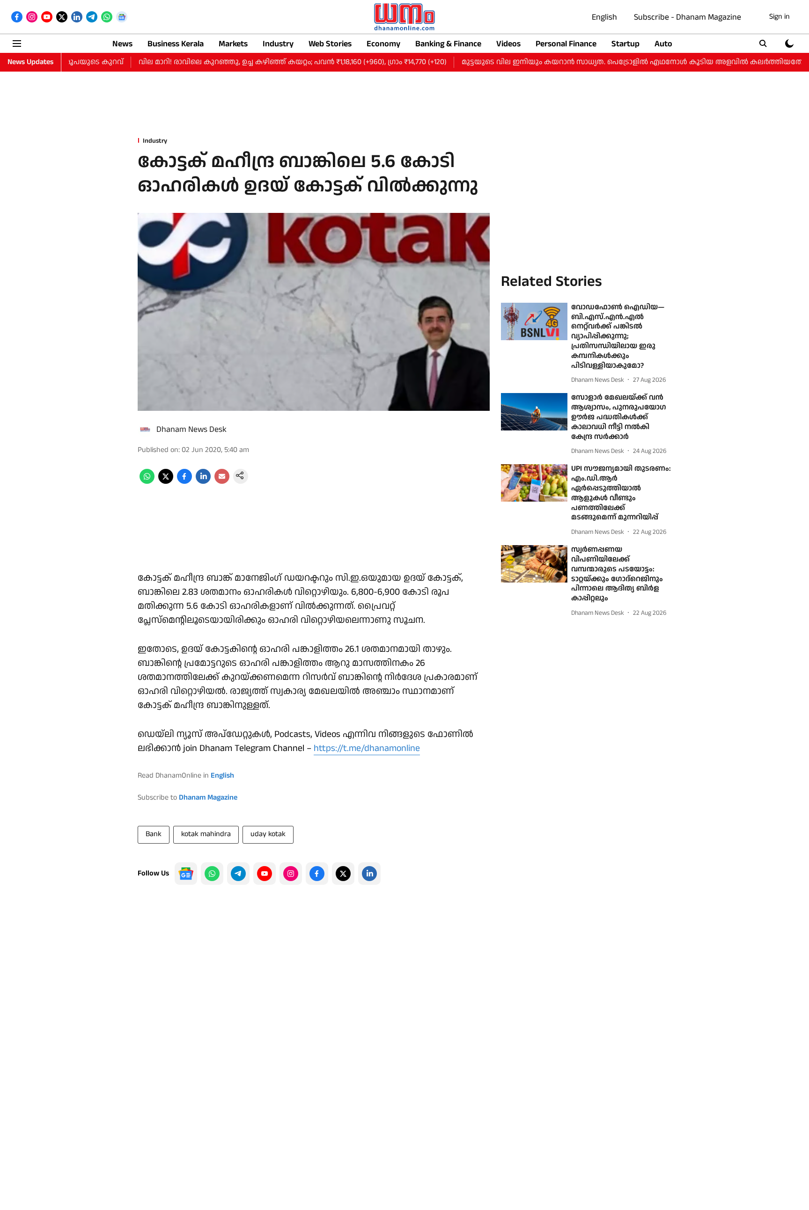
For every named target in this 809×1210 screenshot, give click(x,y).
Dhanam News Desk (191, 429)
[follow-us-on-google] (186, 873)
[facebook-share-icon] (184, 481)
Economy (383, 44)
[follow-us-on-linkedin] (369, 873)
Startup (625, 44)
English (604, 17)
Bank (154, 834)
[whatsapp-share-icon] (147, 481)
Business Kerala (175, 44)
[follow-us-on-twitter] (343, 873)
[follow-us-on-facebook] (317, 873)
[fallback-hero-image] (534, 321)
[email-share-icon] (221, 481)
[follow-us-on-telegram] (238, 873)
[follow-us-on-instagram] (290, 873)
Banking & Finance (448, 44)
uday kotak (268, 834)
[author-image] (145, 429)
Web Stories (330, 44)
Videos (508, 44)
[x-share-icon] (165, 481)
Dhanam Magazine (208, 797)
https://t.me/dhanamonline (367, 748)
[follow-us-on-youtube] (264, 873)
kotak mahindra (206, 834)
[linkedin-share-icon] (203, 481)
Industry (278, 44)
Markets (233, 44)
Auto (663, 44)
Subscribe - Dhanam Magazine (687, 17)
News (122, 44)
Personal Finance (566, 44)
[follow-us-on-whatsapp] (212, 873)
